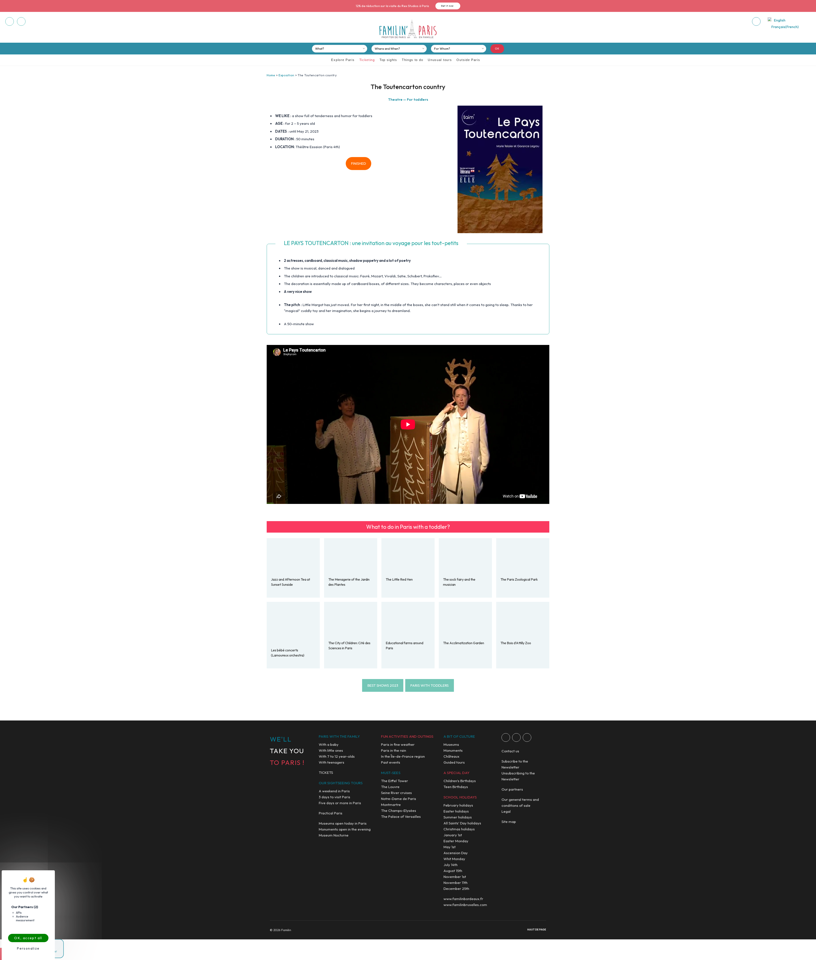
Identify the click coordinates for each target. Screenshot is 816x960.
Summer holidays (457, 817)
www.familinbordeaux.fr (463, 898)
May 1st (449, 847)
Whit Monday (454, 858)
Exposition (286, 75)
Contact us (510, 751)
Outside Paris (468, 60)
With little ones (331, 750)
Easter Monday (455, 841)
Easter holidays (456, 811)
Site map (509, 821)
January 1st (452, 835)
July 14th (450, 864)
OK (497, 48)
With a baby (329, 744)
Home (271, 75)
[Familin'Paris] (408, 29)
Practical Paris (330, 813)
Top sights (388, 60)
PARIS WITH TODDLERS (429, 685)
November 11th (455, 882)
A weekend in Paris (334, 791)
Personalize (28, 948)
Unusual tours (440, 60)
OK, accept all (28, 938)
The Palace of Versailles (401, 816)
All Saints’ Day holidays (462, 823)
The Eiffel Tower (394, 780)
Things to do (412, 60)
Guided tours (454, 762)
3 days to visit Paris (334, 797)
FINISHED (358, 163)
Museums (451, 744)
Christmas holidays (459, 829)
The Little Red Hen (399, 579)
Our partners (512, 789)
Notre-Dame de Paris (398, 798)
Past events (390, 762)
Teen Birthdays (455, 786)
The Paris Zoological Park (519, 579)
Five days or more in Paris (340, 803)
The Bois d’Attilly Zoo (515, 643)
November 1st (454, 876)
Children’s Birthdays (459, 780)
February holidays (458, 805)
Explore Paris (342, 60)
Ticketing (367, 60)
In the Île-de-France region (403, 756)
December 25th (456, 888)
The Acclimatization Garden (463, 643)
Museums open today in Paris (343, 823)
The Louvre (390, 786)
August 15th (452, 870)
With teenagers (331, 762)
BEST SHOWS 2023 (382, 685)
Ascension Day (455, 853)
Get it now (447, 5)
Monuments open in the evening (345, 829)
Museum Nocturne (333, 835)
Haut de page (536, 929)
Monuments (453, 750)
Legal (506, 811)
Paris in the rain (393, 750)
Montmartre (391, 804)
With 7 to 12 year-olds (337, 756)
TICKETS (326, 772)
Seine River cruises (396, 792)
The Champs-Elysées (398, 810)
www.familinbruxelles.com (465, 904)
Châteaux (451, 756)
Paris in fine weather (398, 744)
